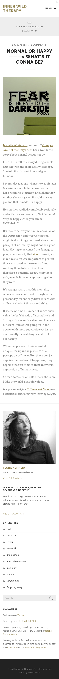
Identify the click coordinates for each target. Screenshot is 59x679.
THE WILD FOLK (27, 621)
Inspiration (12, 568)
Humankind (12, 548)
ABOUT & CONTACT (13, 513)
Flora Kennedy (14, 467)
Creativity (12, 535)
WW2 (36, 254)
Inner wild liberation (17, 561)
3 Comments (39, 44)
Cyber (10, 542)
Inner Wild (12, 647)
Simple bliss (13, 581)
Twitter (20, 615)
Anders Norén (34, 672)
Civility (10, 529)
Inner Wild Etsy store (35, 647)
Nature (10, 574)
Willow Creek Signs (38, 389)
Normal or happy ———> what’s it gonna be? (29, 56)
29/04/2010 (19, 44)
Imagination (13, 555)
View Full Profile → (12, 478)
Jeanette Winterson (15, 145)
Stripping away (14, 587)
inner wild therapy (15, 8)
